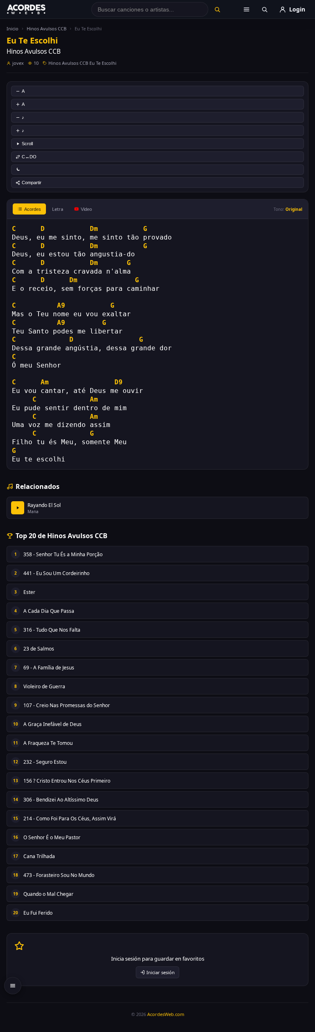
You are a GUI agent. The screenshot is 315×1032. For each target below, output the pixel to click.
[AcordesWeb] (36, 9)
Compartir (31, 182)
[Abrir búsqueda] (264, 9)
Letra (57, 209)
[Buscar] (217, 9)
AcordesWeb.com (165, 1014)
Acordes (32, 209)
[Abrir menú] (246, 9)
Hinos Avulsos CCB (46, 28)
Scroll (27, 143)
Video (86, 209)
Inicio (12, 28)
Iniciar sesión (160, 972)
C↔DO (29, 156)
